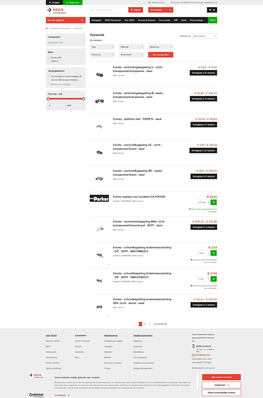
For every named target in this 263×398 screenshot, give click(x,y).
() (214, 9)
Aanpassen (220, 385)
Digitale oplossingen (143, 335)
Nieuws (78, 346)
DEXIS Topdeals (82, 340)
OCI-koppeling (140, 357)
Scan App (138, 346)
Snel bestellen (156, 9)
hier (209, 362)
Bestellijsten (139, 351)
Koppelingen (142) (55, 42)
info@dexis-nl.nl (203, 354)
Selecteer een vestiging (60, 84)
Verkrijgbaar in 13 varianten (203, 98)
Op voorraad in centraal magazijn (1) (66, 76)
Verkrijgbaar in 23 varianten (203, 150)
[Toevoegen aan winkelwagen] (214, 202)
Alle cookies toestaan (221, 377)
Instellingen (60, 395)
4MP (176, 20)
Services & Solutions (146, 20)
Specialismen (52, 357)
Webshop (138, 340)
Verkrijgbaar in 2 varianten (204, 227)
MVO (48, 346)
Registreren (74, 2)
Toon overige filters (161, 54)
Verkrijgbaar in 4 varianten (204, 124)
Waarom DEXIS (53, 340)
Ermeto (121, 75)
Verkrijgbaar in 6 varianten (204, 176)
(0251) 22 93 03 (203, 346)
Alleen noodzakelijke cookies (221, 392)
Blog (77, 357)
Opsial (183, 20)
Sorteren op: (185, 36)
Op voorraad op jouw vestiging (64, 79)
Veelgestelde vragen (113, 340)
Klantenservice (158, 2)
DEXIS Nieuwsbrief (113, 20)
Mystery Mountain (54, 368)
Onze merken (164, 20)
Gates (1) (54, 61)
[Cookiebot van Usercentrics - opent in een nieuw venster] (36, 395)
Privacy (107, 368)
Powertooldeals (196, 20)
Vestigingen (97, 20)
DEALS (212, 20)
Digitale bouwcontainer (144, 362)
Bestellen (108, 351)
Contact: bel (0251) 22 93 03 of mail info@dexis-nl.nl (195, 2)
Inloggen (56, 2)
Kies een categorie (56, 20)
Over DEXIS (129, 20)
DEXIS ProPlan (52, 362)
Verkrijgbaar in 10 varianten (203, 72)
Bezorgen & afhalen (113, 362)
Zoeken (137, 9)
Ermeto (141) (56, 57)
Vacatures (79, 351)
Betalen (107, 357)
